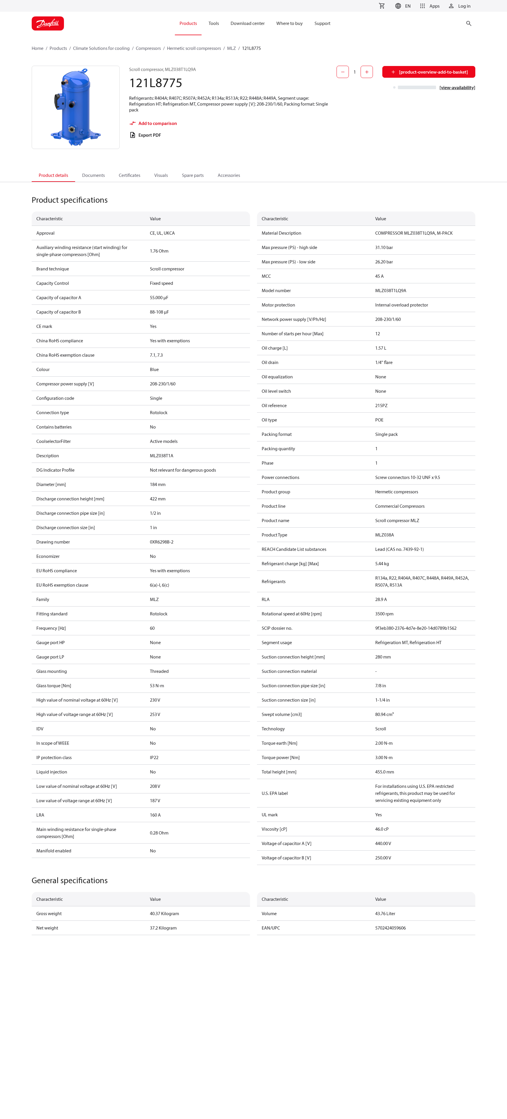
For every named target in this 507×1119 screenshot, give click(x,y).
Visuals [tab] (161, 175)
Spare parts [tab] (193, 175)
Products (58, 48)
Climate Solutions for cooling (101, 48)
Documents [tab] (93, 175)
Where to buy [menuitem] (289, 23)
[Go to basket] (381, 6)
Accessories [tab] (229, 175)
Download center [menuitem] (248, 23)
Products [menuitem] (188, 23)
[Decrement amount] (343, 72)
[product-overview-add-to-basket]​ (433, 72)
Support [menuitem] (322, 23)
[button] (402, 6)
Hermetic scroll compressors (194, 48)
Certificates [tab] (129, 175)
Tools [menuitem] (214, 23)
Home (37, 48)
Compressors (148, 48)
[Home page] (48, 23)
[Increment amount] (367, 72)
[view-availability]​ (457, 87)
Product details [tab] (53, 175)
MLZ (231, 48)
